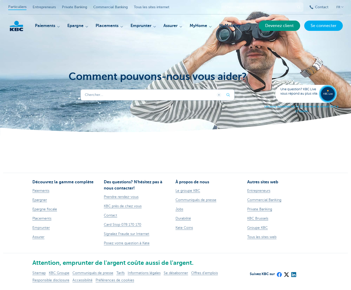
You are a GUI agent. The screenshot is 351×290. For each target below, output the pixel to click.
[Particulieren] (16, 26)
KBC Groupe (59, 273)
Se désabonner (176, 273)
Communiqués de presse (92, 273)
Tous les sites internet (151, 7)
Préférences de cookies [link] (115, 280)
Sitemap (39, 273)
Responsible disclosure (50, 280)
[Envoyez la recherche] (298, 7)
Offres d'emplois (204, 273)
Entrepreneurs (44, 7)
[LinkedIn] (293, 273)
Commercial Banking (110, 7)
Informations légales (144, 273)
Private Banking (74, 7)
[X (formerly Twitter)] (286, 273)
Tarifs (120, 273)
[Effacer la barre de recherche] (219, 95)
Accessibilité (82, 280)
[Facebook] (279, 273)
